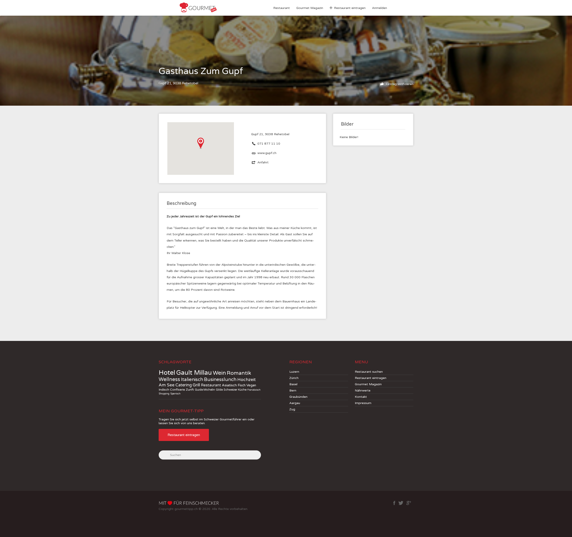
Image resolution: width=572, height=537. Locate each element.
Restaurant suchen (369, 372)
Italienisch (192, 379)
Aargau (294, 403)
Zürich (294, 378)
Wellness (169, 379)
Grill (196, 385)
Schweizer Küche (235, 390)
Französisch (254, 389)
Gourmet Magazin (309, 8)
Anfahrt (263, 162)
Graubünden (298, 397)
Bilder (347, 124)
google (408, 503)
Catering (183, 385)
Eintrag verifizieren (399, 84)
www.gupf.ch (266, 153)
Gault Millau (194, 373)
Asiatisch (229, 385)
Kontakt (361, 397)
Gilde (219, 390)
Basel (293, 384)
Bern (292, 390)
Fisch (242, 385)
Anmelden (379, 8)
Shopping (164, 393)
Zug (292, 409)
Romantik (239, 373)
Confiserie (177, 390)
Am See (167, 385)
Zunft (190, 390)
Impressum (363, 403)
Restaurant (281, 8)
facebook (394, 503)
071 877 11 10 (268, 143)
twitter (400, 503)
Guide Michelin (205, 390)
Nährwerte (362, 390)
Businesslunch (220, 379)
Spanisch (175, 393)
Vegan (251, 385)
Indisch (164, 390)
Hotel (167, 373)
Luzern (294, 372)
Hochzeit (246, 379)
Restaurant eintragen (350, 8)
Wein (219, 373)
